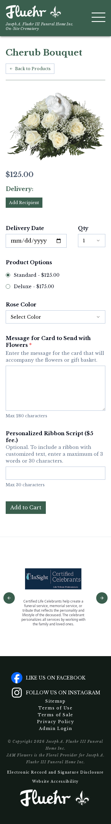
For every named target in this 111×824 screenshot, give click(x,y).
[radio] (8, 275)
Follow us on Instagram (63, 692)
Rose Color (21, 305)
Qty (83, 228)
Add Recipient (24, 202)
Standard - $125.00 (36, 275)
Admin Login (55, 728)
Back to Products (33, 68)
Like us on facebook (55, 678)
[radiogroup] (55, 281)
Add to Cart (25, 507)
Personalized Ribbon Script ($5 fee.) (54, 447)
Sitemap (55, 701)
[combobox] (91, 240)
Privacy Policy (55, 721)
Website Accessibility (55, 781)
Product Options (29, 262)
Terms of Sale (55, 714)
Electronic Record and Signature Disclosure (55, 772)
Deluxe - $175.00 (34, 286)
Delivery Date (25, 228)
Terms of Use (55, 708)
